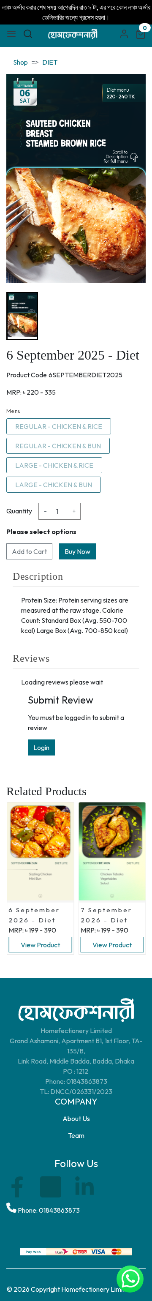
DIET (49, 62)
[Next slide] (132, 316)
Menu (13, 410)
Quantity (19, 511)
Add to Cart (29, 551)
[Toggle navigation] (11, 34)
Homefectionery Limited (97, 1289)
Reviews (31, 658)
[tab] (76, 576)
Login (41, 747)
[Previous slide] (20, 316)
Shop (20, 62)
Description (38, 576)
